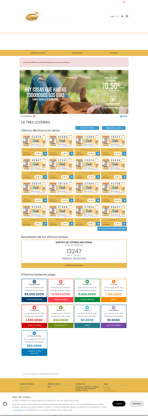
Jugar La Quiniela (34, 325)
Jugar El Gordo (61, 299)
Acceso (116, 16)
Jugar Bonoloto (61, 325)
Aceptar (119, 403)
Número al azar (114, 128)
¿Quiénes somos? (25, 387)
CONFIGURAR (17, 410)
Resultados (23, 391)
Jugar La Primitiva (87, 299)
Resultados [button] (77, 53)
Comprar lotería (24, 389)
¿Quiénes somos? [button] (37, 53)
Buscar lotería (88, 128)
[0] (123, 16)
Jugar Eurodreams (113, 325)
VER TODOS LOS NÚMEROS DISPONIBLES (112, 229)
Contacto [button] (114, 53)
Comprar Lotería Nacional (34, 352)
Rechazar (137, 403)
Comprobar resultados (74, 265)
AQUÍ (70, 410)
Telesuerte (107, 387)
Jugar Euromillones (34, 299)
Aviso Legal (107, 389)
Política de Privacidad (110, 391)
